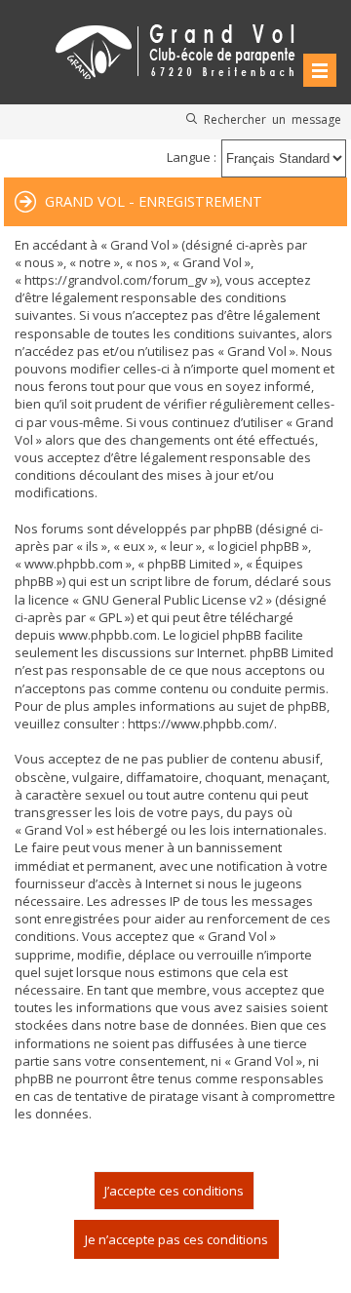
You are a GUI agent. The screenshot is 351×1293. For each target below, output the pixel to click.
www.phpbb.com (107, 635)
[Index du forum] (175, 48)
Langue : (191, 157)
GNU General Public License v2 (172, 599)
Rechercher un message (272, 119)
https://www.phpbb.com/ (201, 723)
